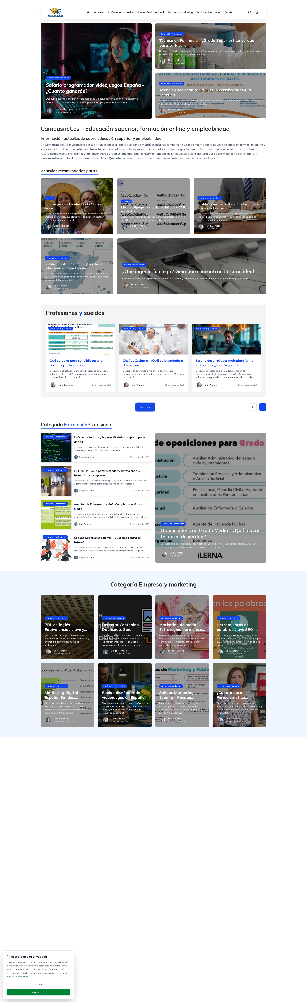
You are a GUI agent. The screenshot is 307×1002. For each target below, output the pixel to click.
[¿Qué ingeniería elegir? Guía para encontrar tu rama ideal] (191, 266)
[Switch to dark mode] (257, 12)
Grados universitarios (209, 12)
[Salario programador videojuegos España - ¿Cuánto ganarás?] (96, 71)
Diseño (229, 12)
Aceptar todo (38, 992)
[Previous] (253, 407)
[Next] (262, 407)
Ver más (145, 407)
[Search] (250, 12)
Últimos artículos (94, 12)
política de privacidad (18, 976)
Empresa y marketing (180, 12)
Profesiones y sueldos (121, 12)
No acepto (38, 984)
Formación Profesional (150, 12)
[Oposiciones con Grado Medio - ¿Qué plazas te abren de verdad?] (210, 498)
